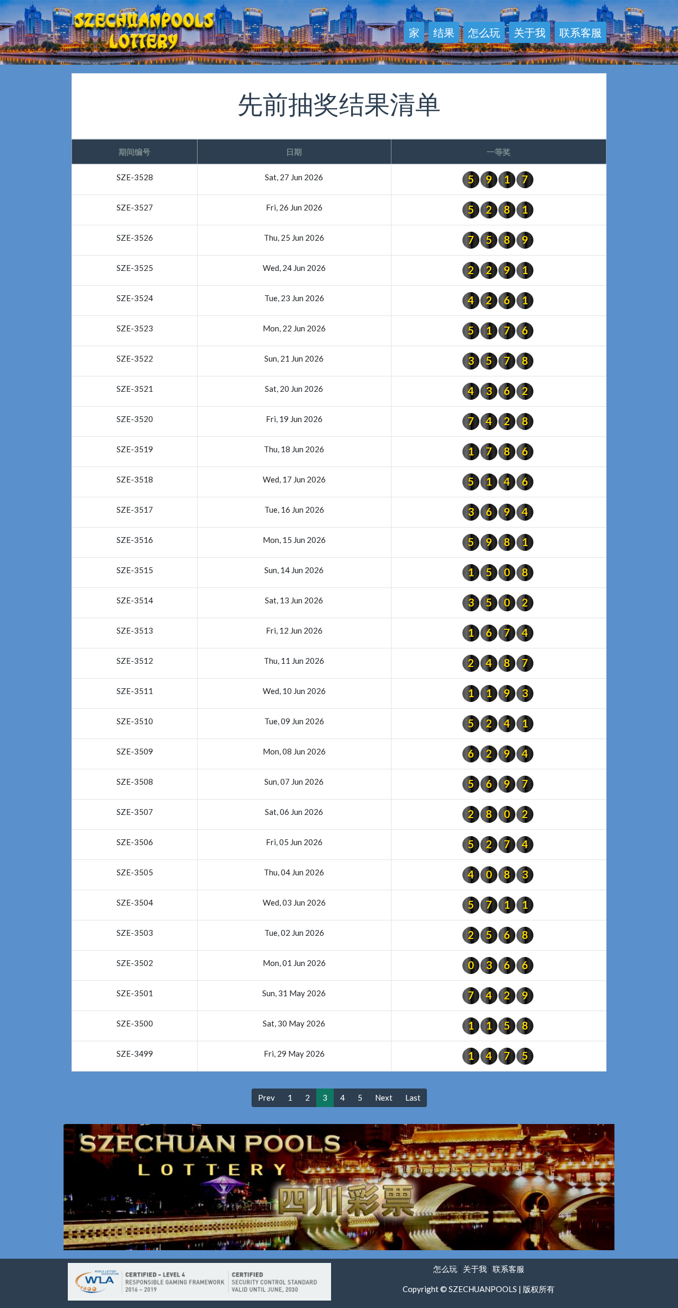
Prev (266, 1097)
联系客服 (580, 32)
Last (413, 1097)
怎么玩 (484, 32)
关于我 (530, 32)
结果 (443, 32)
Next (383, 1097)
